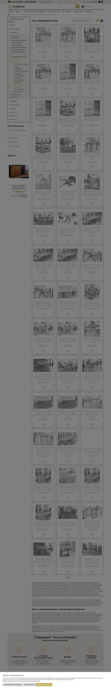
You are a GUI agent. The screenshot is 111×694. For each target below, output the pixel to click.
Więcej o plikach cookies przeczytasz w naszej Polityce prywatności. (21, 681)
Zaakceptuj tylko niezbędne (13, 684)
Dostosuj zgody (29, 684)
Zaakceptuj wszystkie (44, 684)
